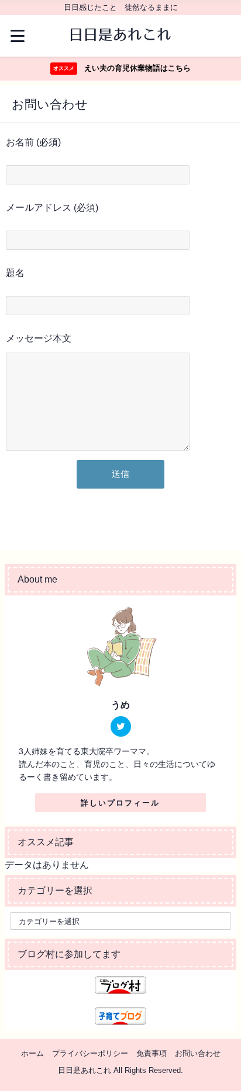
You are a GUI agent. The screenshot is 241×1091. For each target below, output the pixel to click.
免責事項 (151, 1053)
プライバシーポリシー (90, 1053)
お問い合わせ (198, 1053)
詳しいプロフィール (120, 803)
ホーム (32, 1053)
